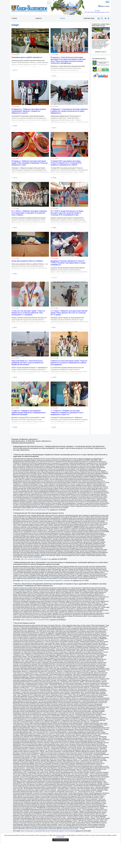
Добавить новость (100, 51)
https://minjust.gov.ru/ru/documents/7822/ (35, 620)
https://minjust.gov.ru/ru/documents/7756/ (35, 510)
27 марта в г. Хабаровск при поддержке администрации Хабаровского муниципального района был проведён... (28, 412)
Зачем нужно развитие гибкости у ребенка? (27, 261)
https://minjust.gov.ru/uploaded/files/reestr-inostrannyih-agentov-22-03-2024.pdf (48, 831)
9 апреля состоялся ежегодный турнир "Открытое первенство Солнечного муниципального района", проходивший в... (69, 363)
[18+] (29, 8)
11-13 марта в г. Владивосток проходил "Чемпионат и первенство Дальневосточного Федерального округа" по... (67, 412)
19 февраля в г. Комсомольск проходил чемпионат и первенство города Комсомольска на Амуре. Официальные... (69, 111)
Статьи (62, 18)
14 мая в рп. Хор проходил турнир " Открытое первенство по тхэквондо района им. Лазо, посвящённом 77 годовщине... (28, 313)
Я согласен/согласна (60, 840)
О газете (14, 18)
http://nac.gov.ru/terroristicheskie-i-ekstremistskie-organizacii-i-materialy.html (47, 580)
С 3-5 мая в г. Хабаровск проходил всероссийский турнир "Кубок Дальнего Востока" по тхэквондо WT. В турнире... (69, 313)
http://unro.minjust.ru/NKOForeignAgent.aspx (36, 559)
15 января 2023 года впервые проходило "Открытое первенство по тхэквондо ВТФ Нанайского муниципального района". (66, 163)
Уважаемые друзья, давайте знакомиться (26, 57)
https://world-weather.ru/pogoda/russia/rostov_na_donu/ (97, 12)
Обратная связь (89, 18)
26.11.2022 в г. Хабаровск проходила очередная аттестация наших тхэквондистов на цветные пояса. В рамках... (29, 213)
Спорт (17, 54)
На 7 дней (97, 10)
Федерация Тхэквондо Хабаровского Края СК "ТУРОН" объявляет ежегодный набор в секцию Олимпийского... (68, 263)
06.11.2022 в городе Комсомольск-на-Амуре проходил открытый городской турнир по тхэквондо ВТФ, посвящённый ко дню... (67, 213)
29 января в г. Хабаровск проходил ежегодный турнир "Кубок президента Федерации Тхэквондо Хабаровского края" (29, 163)
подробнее (43, 835)
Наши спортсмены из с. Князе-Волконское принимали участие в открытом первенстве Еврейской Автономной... (27, 363)
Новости (39, 18)
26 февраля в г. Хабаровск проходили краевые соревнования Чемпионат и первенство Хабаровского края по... (28, 111)
